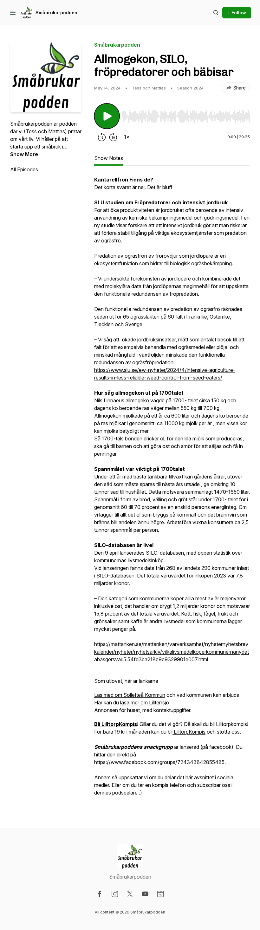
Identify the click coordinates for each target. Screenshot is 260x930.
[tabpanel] (172, 489)
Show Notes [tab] (108, 158)
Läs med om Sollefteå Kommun (129, 695)
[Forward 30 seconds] (113, 137)
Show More (24, 154)
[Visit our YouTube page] (145, 894)
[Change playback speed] (126, 137)
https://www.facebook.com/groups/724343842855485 (159, 762)
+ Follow (236, 12)
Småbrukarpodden (56, 12)
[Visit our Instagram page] (115, 894)
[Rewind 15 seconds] (101, 137)
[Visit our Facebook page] (99, 894)
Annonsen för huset (117, 710)
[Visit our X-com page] (130, 894)
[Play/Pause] (107, 116)
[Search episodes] (215, 12)
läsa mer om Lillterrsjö (144, 702)
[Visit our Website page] (160, 894)
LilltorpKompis (188, 732)
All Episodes (24, 169)
